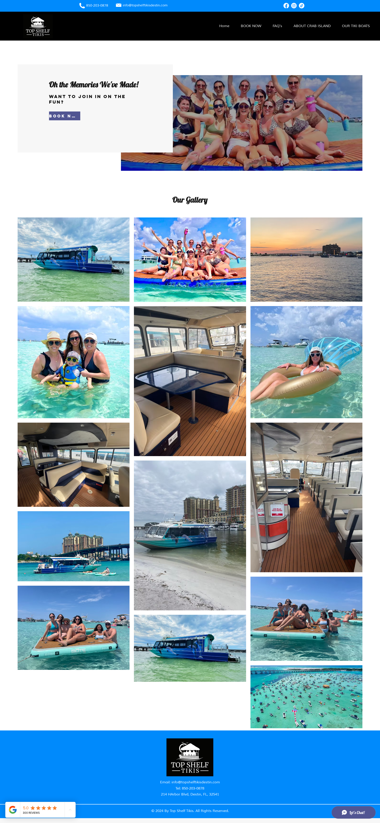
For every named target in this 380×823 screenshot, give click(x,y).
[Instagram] (294, 5)
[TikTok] (301, 5)
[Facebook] (286, 5)
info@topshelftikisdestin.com (196, 782)
